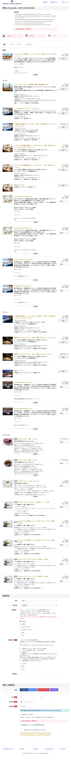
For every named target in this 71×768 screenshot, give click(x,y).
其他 (23, 632)
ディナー (19, 44)
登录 (16, 690)
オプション (29, 44)
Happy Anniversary (27, 629)
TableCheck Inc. (33, 753)
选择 (63, 58)
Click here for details (19, 94)
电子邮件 (13, 706)
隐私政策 (35, 749)
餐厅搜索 (62, 749)
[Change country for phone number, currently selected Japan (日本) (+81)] (22, 701)
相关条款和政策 (41, 730)
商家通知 (16, 12)
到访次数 (14, 605)
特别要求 (14, 674)
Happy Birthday (26, 627)
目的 (16, 600)
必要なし (24, 624)
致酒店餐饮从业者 (8, 749)
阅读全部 (35, 74)
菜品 (4, 44)
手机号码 (13, 702)
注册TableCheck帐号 (27, 714)
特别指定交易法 (49, 749)
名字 (14, 697)
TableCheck (54, 689)
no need (24, 663)
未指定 (24, 621)
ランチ (11, 44)
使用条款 (21, 749)
